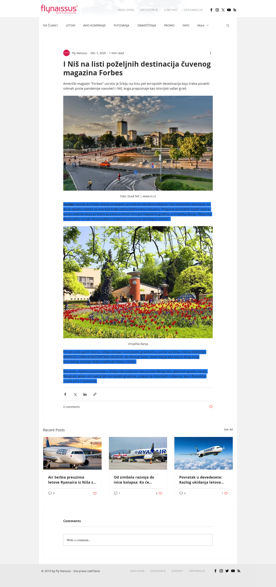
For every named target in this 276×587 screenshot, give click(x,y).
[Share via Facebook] (65, 394)
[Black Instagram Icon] (217, 10)
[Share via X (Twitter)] (75, 394)
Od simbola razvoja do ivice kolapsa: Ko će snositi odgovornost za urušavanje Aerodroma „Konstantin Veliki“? (135, 480)
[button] (149, 10)
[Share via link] (95, 394)
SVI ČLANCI (50, 25)
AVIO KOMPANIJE (94, 25)
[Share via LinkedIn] (85, 394)
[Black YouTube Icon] (229, 10)
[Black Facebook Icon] (211, 10)
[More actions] (210, 52)
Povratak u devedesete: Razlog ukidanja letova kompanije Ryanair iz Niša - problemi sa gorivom (203, 480)
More (200, 25)
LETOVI (70, 25)
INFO (186, 25)
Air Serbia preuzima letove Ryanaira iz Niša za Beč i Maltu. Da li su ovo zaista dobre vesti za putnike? (71, 480)
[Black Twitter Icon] (227, 571)
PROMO (169, 25)
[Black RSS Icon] (235, 10)
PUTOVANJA (121, 25)
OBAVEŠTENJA (146, 25)
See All (228, 429)
